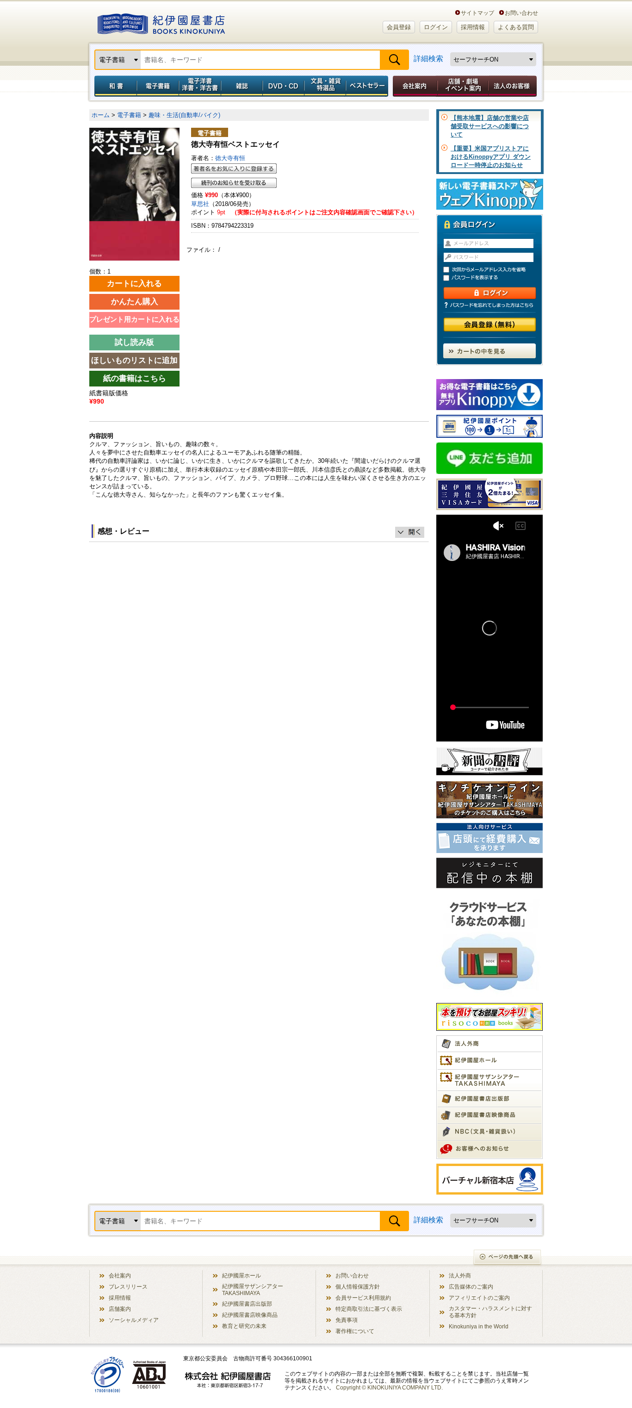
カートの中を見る (489, 350)
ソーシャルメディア (134, 1320)
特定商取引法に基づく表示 (368, 1309)
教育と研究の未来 (244, 1326)
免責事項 (346, 1320)
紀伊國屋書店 (161, 22)
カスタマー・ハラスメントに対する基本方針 (490, 1311)
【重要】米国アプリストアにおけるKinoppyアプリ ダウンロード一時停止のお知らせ (491, 156)
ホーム (101, 115)
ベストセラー (368, 86)
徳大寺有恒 (230, 158)
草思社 (200, 203)
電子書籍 (157, 86)
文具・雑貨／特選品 (325, 86)
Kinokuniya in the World (478, 1326)
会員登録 (399, 27)
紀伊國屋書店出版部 (247, 1304)
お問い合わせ (521, 13)
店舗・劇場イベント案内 (463, 86)
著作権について (354, 1331)
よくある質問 (516, 27)
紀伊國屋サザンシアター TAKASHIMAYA (252, 1289)
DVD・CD (283, 86)
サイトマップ (477, 13)
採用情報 (473, 27)
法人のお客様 (513, 86)
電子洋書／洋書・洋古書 (200, 86)
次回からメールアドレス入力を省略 (494, 270)
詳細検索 (428, 58)
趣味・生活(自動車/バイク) (184, 115)
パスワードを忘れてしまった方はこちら (489, 305)
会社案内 (413, 86)
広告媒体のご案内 (471, 1286)
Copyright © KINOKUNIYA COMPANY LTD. (389, 1387)
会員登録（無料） (489, 325)
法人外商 (460, 1275)
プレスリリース (128, 1286)
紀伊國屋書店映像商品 (250, 1315)
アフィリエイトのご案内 (479, 1298)
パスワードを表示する (494, 278)
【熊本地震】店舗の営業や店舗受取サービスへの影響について (490, 126)
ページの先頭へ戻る (508, 1257)
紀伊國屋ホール (241, 1275)
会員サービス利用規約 (363, 1298)
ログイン (436, 27)
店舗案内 (120, 1309)
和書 (113, 86)
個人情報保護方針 (357, 1286)
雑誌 (242, 86)
